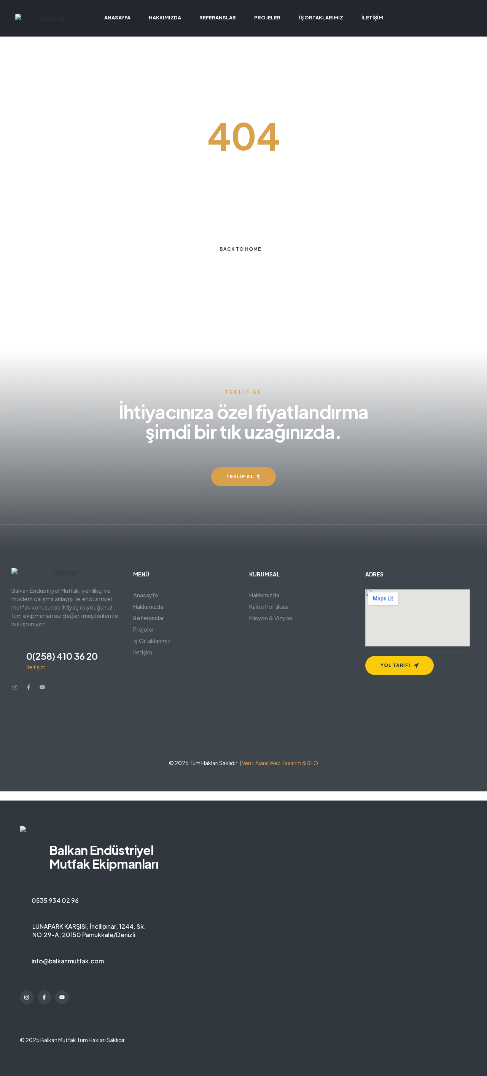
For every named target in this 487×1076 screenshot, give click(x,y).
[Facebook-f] (28, 687)
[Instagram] (15, 687)
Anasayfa (145, 594)
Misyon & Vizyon (270, 617)
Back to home (240, 249)
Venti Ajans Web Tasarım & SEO (280, 762)
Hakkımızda (148, 606)
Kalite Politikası (268, 606)
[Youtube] (42, 687)
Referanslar (148, 617)
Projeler (143, 629)
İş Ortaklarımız (151, 640)
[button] (185, 606)
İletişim (142, 652)
